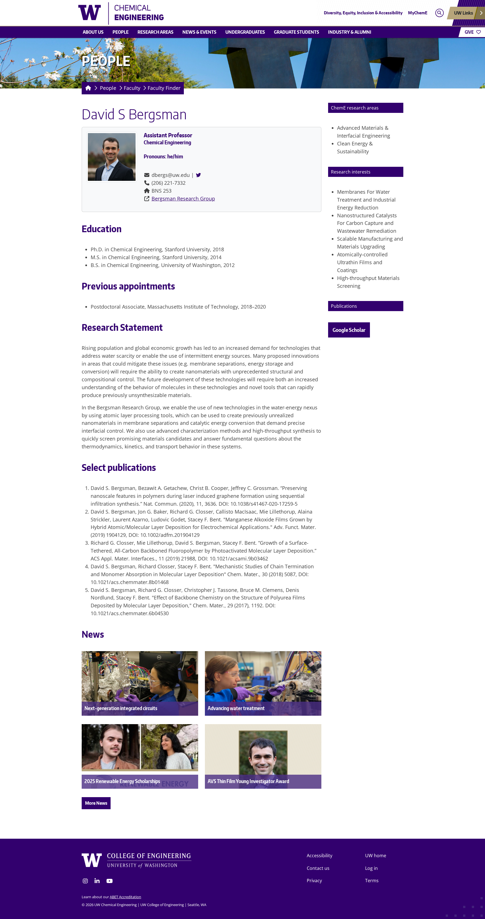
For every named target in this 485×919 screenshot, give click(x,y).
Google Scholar (349, 330)
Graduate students (296, 32)
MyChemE (417, 12)
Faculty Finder (164, 88)
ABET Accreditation (125, 896)
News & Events (199, 32)
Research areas (155, 32)
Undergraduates (245, 32)
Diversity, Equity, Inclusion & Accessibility (363, 12)
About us (93, 32)
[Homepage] (87, 88)
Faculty (132, 88)
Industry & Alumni (349, 32)
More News (96, 803)
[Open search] (439, 13)
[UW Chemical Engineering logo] (201, 13)
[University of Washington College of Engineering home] (137, 860)
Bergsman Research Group (183, 198)
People (121, 32)
